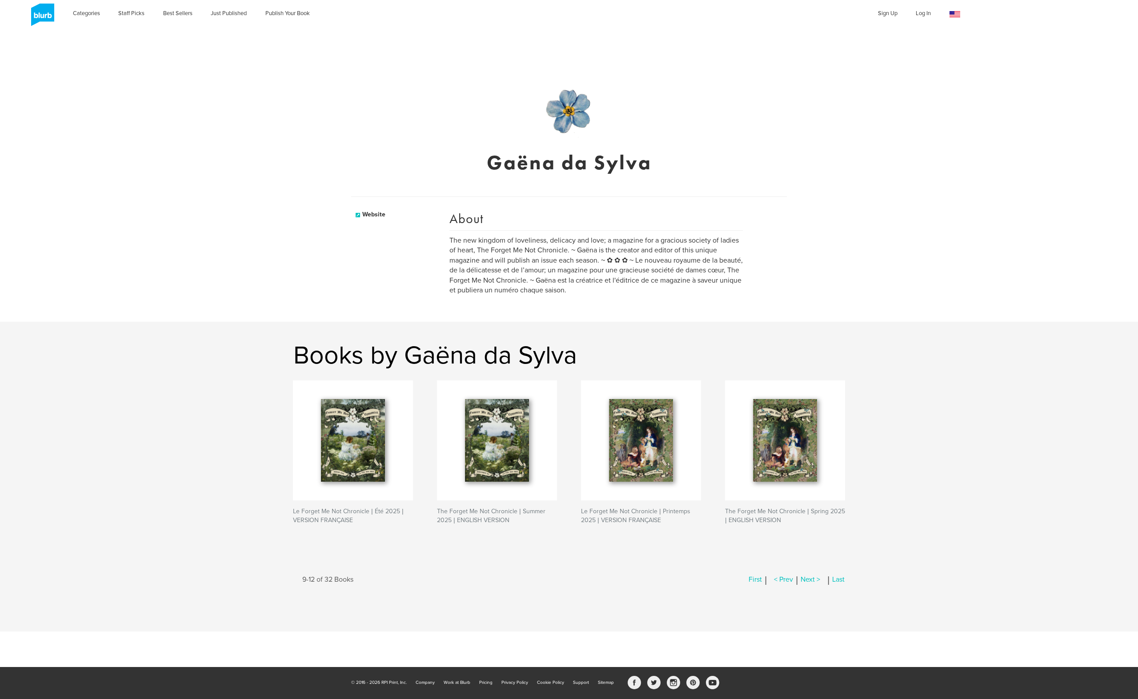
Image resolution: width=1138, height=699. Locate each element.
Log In (923, 13)
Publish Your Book (287, 13)
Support (581, 682)
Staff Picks (131, 13)
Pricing (486, 682)
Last (838, 579)
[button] (955, 14)
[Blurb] (40, 17)
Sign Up (888, 13)
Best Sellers (177, 13)
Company (425, 682)
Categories (86, 13)
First (755, 579)
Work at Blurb (457, 682)
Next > (810, 579)
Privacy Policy (514, 682)
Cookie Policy (550, 682)
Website (373, 214)
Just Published (229, 13)
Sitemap (606, 682)
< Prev (783, 579)
